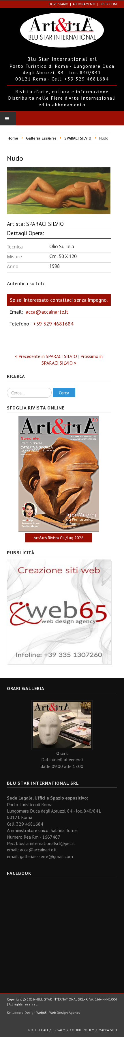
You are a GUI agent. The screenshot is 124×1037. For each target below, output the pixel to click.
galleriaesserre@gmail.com (46, 856)
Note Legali (38, 1030)
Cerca (64, 393)
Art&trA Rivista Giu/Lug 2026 (59, 537)
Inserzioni (108, 4)
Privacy (58, 1030)
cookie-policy (82, 1030)
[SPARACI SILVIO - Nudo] (58, 190)
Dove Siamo (58, 4)
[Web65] (59, 611)
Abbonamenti (84, 4)
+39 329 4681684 (53, 323)
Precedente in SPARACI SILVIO (46, 356)
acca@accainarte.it (47, 311)
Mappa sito (108, 1030)
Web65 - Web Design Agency (58, 1012)
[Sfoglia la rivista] (59, 474)
